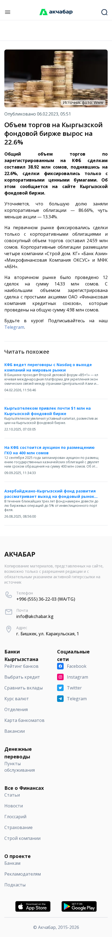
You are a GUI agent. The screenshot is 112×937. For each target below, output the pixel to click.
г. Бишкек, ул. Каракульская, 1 (47, 634)
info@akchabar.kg (35, 616)
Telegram (14, 327)
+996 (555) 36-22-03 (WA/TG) (45, 599)
